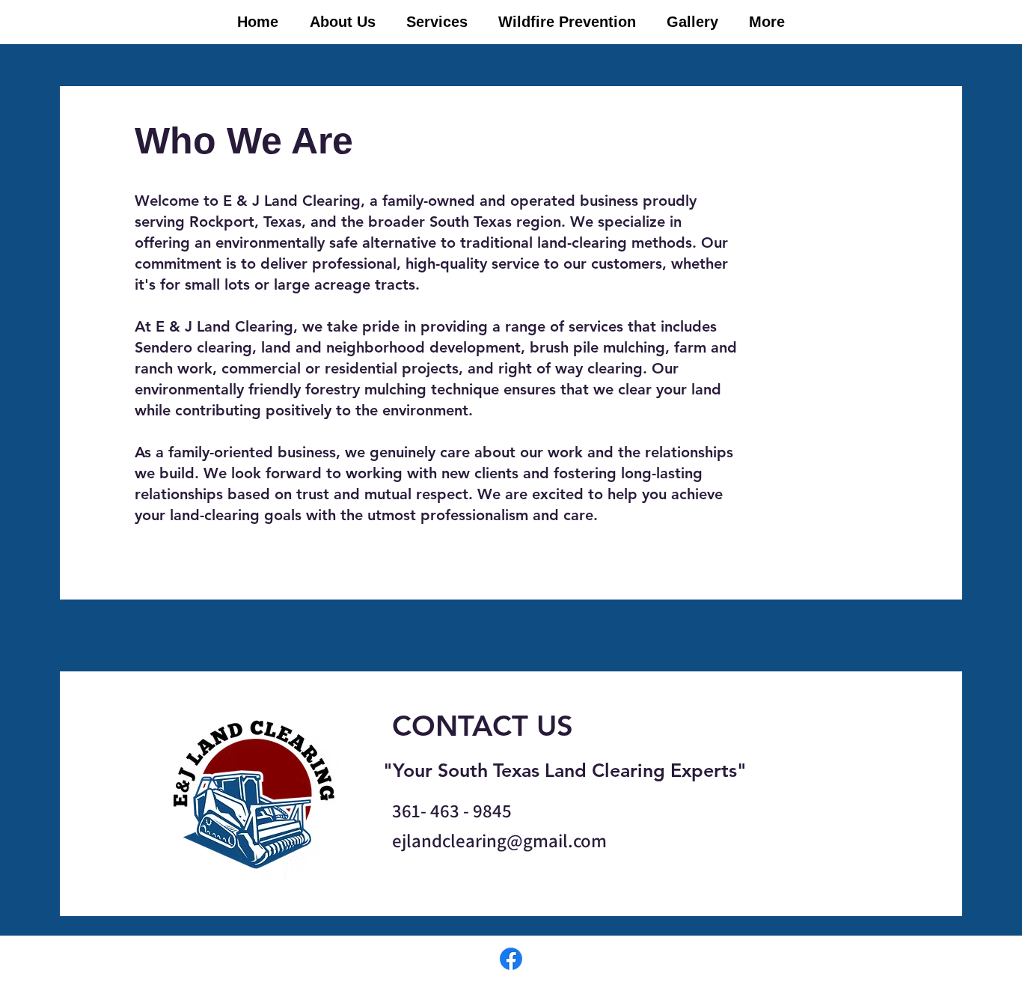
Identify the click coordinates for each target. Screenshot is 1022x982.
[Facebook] (511, 959)
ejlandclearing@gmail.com (499, 840)
